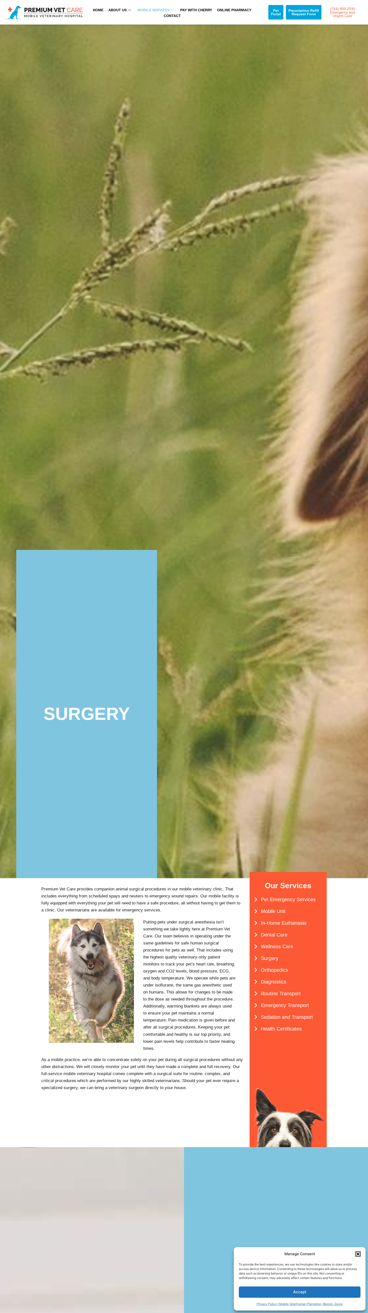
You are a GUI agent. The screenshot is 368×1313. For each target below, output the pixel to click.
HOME (98, 10)
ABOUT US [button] (117, 10)
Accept (299, 1291)
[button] (357, 1253)
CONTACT (172, 16)
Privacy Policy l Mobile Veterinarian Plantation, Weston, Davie (300, 1304)
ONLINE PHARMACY (234, 10)
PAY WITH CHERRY (196, 10)
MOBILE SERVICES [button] (153, 10)
